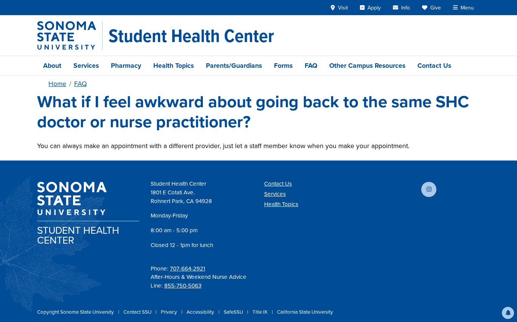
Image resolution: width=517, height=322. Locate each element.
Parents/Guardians (234, 65)
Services (86, 65)
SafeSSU (234, 312)
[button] (508, 313)
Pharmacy (126, 65)
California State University (305, 312)
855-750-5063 (182, 285)
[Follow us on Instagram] (428, 189)
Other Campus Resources (367, 65)
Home (57, 84)
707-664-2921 (187, 268)
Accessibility (201, 312)
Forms (283, 65)
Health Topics (173, 65)
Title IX (260, 312)
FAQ (311, 65)
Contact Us (434, 65)
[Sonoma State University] (70, 35)
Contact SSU (138, 312)
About (52, 65)
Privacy (169, 312)
